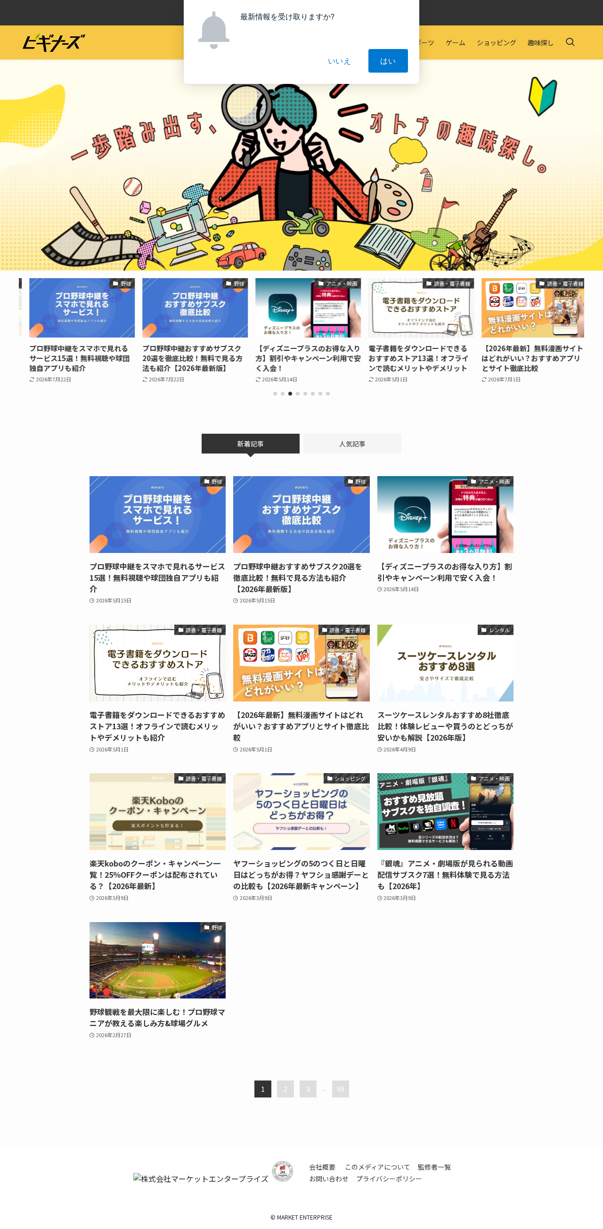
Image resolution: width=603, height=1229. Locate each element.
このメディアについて (377, 1166)
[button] (275, 394)
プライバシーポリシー (389, 1178)
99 (340, 1089)
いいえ (339, 61)
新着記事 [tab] (250, 443)
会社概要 (322, 1166)
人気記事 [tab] (352, 443)
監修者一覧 (434, 1166)
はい (388, 61)
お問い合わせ (329, 1178)
